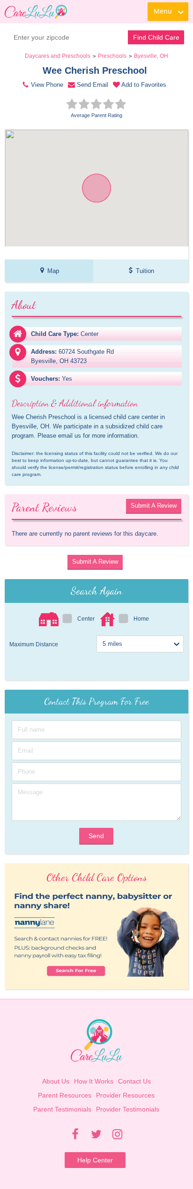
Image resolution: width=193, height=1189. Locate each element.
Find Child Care (156, 37)
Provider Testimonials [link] (127, 1109)
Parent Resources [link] (64, 1095)
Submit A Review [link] (154, 505)
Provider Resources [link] (125, 1095)
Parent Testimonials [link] (62, 1109)
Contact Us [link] (134, 1081)
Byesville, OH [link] (151, 56)
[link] (36, 12)
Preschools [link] (112, 56)
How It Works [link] (93, 1081)
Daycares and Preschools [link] (57, 56)
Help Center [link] (95, 1160)
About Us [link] (55, 1081)
